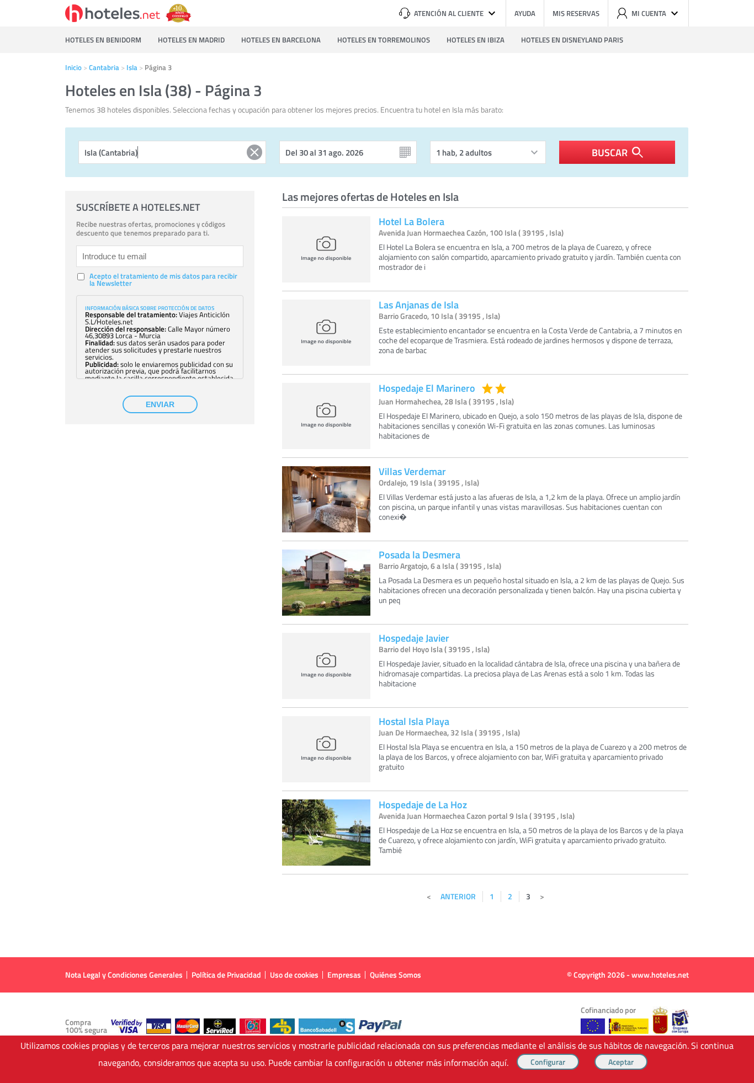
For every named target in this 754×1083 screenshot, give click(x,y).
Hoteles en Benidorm (103, 40)
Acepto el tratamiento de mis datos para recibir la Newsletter (163, 280)
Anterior (458, 896)
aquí (499, 1063)
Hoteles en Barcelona (281, 40)
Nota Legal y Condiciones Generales (124, 974)
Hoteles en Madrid (191, 40)
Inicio (73, 67)
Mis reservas (576, 13)
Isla (131, 67)
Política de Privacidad (226, 974)
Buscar (610, 152)
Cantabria (104, 67)
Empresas (344, 974)
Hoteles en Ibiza (476, 40)
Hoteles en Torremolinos (383, 40)
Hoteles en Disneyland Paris (572, 40)
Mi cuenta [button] (648, 13)
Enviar (160, 404)
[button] (377, 541)
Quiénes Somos (395, 974)
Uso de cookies (294, 974)
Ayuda (524, 13)
